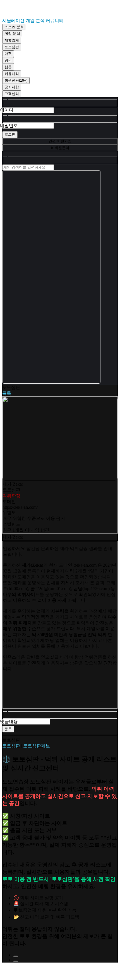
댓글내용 (9, 721)
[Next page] (15, 961)
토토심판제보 (36, 746)
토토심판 (11, 746)
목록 (6, 393)
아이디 (6, 110)
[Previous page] (15, 956)
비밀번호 (9, 125)
